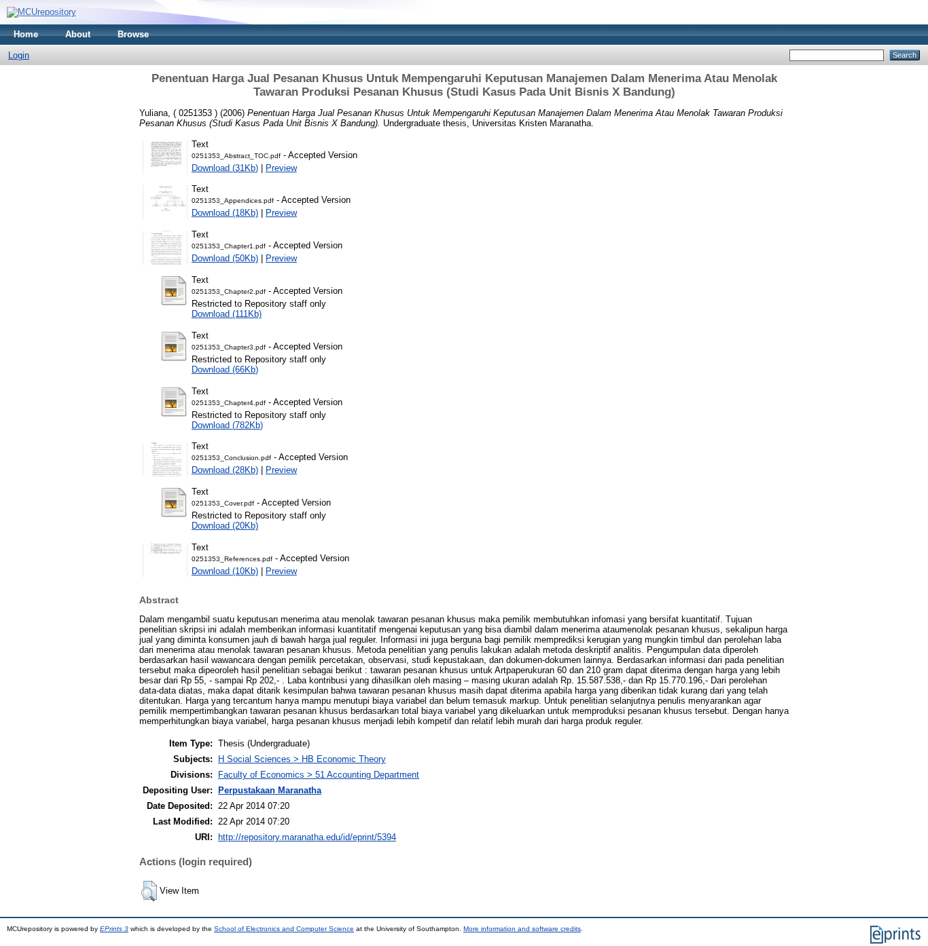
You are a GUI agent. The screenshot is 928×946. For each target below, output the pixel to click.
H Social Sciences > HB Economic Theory (302, 759)
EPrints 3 (114, 928)
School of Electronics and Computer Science (284, 928)
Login (18, 55)
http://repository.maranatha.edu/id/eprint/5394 (307, 837)
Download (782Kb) (227, 425)
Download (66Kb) (225, 369)
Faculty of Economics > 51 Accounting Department (318, 775)
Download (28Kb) (225, 470)
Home (26, 34)
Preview (281, 168)
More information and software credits (522, 928)
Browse (133, 34)
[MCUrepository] (41, 12)
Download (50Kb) (225, 258)
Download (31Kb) (225, 168)
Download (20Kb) (225, 526)
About (77, 34)
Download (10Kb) (225, 571)
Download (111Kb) (227, 314)
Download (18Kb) (225, 213)
